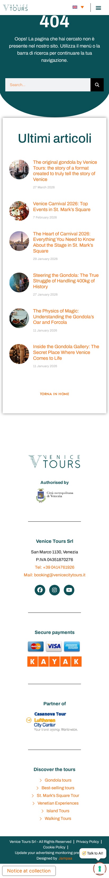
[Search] (97, 84)
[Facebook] (40, 590)
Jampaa (65, 858)
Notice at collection (29, 871)
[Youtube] (69, 590)
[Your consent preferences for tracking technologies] (100, 869)
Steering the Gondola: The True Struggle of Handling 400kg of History (66, 281)
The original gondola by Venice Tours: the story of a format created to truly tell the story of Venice (65, 171)
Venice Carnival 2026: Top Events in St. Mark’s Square (61, 206)
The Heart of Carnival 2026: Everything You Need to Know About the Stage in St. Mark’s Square (64, 242)
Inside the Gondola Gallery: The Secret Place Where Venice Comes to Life (66, 352)
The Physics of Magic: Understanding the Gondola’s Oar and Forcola (63, 316)
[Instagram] (54, 590)
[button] (98, 7)
